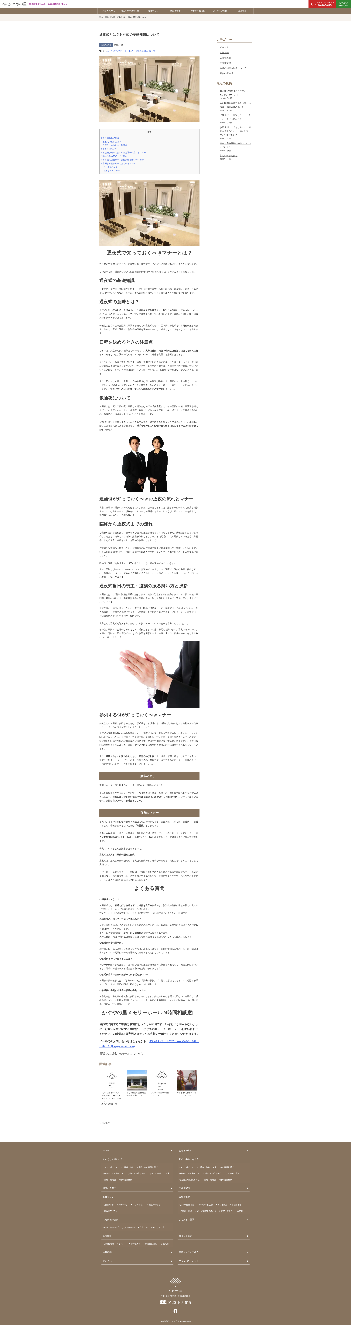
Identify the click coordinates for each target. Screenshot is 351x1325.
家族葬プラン (155, 1205)
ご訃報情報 (225, 63)
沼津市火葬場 (186, 1211)
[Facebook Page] (175, 1311)
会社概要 (107, 1252)
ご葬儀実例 (225, 58)
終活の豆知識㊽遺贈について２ (161, 1094)
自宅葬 (240, 1211)
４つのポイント (111, 1167)
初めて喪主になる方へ (131, 11)
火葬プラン (123, 1205)
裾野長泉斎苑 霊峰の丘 (206, 1211)
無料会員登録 (126, 1180)
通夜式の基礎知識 (110, 138)
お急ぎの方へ (108, 11)
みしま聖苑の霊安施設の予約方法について (136, 1094)
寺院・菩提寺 (226, 1211)
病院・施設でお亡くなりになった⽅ (119, 1227)
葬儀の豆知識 (226, 73)
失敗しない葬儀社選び (148, 1167)
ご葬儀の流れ (128, 1167)
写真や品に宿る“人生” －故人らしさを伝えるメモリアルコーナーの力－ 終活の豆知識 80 (111, 1098)
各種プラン (153, 11)
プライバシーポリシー (190, 1261)
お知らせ (224, 52)
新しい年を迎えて (228, 155)
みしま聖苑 (136, 51)
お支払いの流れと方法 (159, 1173)
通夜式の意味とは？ (111, 141)
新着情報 (242, 11)
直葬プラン (109, 1205)
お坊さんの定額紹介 (136, 1173)
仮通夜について (109, 149)
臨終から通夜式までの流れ (114, 156)
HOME (106, 1150)
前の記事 (106, 1123)
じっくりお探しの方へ (114, 1159)
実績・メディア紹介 (189, 1252)
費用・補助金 (110, 1180)
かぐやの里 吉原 (206, 1205)
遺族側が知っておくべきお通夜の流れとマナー (123, 152)
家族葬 (145, 51)
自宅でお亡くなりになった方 (152, 1227)
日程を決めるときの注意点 (114, 145)
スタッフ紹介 (185, 1236)
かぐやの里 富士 (187, 1205)
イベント (224, 47)
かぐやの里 (17, 4)
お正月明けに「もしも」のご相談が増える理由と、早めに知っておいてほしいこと (235, 131)
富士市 (152, 51)
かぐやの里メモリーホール (118, 51)
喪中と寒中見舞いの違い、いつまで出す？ (186, 1094)
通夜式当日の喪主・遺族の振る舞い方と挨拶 (122, 160)
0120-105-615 (179, 1302)
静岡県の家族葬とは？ (113, 1173)
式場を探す (175, 11)
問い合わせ (108, 1261)
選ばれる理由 (109, 1188)
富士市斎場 (236, 1205)
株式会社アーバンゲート (171, 1321)
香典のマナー (112, 171)
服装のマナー (112, 167)
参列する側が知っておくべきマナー (118, 163)
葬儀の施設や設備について (233, 68)
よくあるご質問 (220, 11)
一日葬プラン (138, 1205)
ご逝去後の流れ (198, 11)
